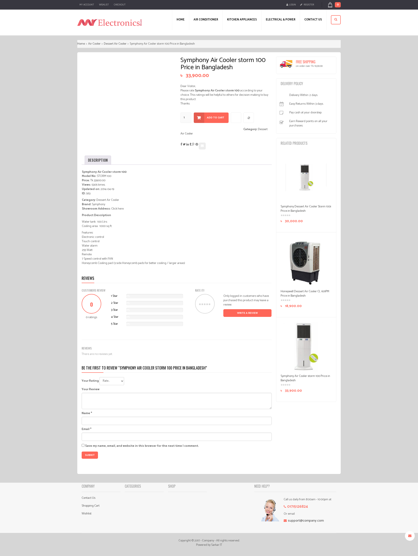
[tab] (98, 160)
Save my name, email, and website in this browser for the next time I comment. (142, 446)
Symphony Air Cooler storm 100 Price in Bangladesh (305, 378)
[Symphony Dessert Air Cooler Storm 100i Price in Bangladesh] (306, 177)
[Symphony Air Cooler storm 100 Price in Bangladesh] (306, 347)
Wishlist (104, 5)
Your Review (90, 389)
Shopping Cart (90, 505)
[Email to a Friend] (202, 146)
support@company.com (306, 521)
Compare (249, 118)
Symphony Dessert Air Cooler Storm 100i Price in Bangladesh (306, 208)
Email (86, 429)
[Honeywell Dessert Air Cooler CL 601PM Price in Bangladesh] (306, 262)
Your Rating (90, 381)
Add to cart (215, 118)
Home (81, 43)
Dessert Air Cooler (115, 43)
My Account (86, 5)
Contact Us (88, 498)
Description (98, 160)
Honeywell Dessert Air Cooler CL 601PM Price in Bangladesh (305, 293)
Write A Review (247, 313)
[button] (337, 5)
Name (87, 413)
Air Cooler (94, 43)
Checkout (120, 5)
